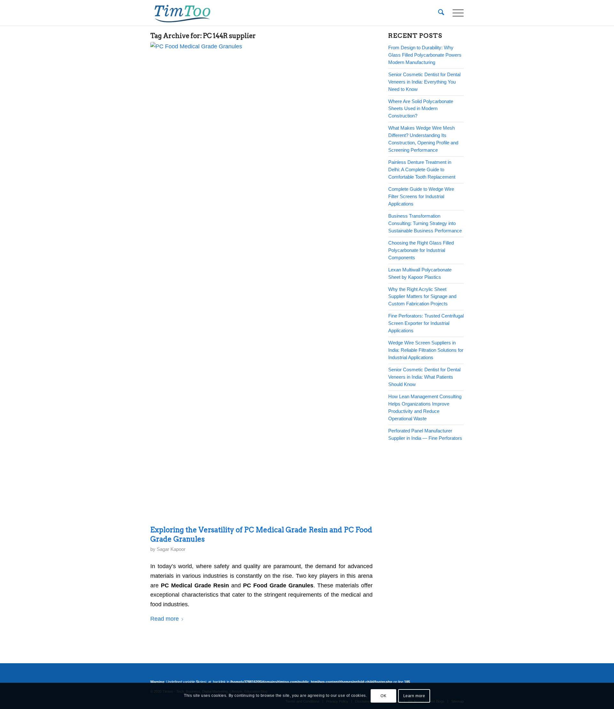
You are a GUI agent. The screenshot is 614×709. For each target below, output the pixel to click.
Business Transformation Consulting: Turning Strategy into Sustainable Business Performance (425, 223)
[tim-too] (182, 13)
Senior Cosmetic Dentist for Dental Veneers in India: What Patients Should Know (424, 377)
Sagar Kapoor (171, 549)
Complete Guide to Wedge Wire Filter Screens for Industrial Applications (421, 196)
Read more (164, 619)
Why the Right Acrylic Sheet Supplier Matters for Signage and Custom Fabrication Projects (422, 296)
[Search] (441, 13)
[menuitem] (441, 13)
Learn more (414, 696)
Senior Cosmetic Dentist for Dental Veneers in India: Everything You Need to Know (424, 82)
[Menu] (456, 13)
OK (383, 696)
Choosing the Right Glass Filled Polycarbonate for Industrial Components (421, 250)
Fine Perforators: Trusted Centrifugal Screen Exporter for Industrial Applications (426, 323)
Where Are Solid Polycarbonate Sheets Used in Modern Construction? (420, 109)
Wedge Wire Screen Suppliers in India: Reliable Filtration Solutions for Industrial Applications (425, 350)
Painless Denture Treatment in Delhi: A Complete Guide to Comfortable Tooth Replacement (421, 169)
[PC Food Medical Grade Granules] (259, 282)
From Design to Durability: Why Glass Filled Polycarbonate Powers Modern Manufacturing (424, 55)
